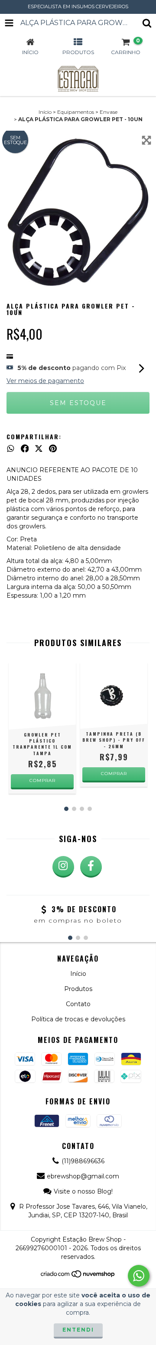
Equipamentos (75, 112)
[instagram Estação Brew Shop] (63, 867)
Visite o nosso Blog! (83, 1191)
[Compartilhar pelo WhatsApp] (10, 448)
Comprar (114, 773)
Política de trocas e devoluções (78, 1019)
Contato (78, 1004)
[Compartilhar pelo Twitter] (39, 448)
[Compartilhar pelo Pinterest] (53, 448)
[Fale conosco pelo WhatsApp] (139, 1276)
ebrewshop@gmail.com (83, 1176)
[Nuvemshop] (78, 1276)
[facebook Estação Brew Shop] (91, 867)
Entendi (78, 1329)
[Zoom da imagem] (146, 140)
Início (45, 112)
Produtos (78, 989)
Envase (108, 112)
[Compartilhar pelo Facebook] (25, 448)
